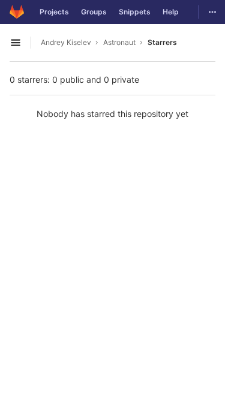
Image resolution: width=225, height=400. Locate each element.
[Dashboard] (17, 12)
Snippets (135, 11)
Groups (94, 11)
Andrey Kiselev (66, 42)
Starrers (162, 42)
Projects (54, 11)
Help (171, 11)
